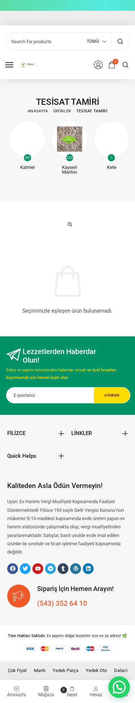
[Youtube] (37, 568)
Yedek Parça (65, 670)
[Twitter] (25, 568)
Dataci (120, 670)
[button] (119, 687)
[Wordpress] (75, 568)
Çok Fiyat (17, 670)
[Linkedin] (88, 568)
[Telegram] (50, 568)
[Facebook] (12, 568)
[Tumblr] (63, 568)
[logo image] (30, 64)
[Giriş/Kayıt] (98, 65)
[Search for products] (120, 41)
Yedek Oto (96, 670)
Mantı (39, 670)
